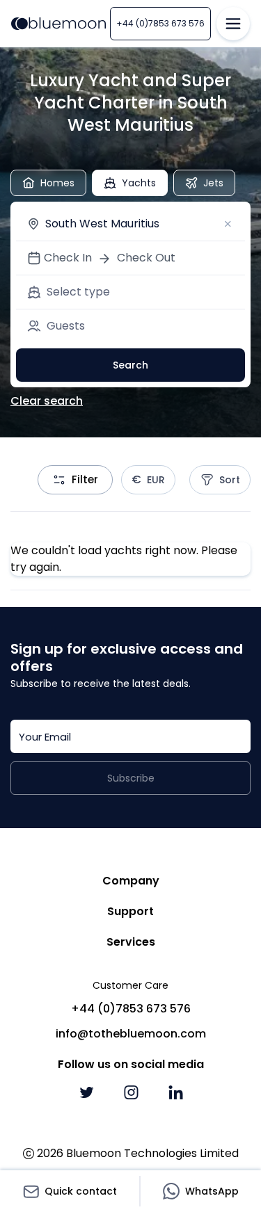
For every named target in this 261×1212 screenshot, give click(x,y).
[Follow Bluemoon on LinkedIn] (175, 1092)
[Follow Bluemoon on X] (86, 1092)
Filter (85, 479)
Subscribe (131, 778)
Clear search (46, 401)
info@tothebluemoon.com (131, 1034)
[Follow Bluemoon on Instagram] (130, 1092)
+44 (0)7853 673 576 (160, 23)
